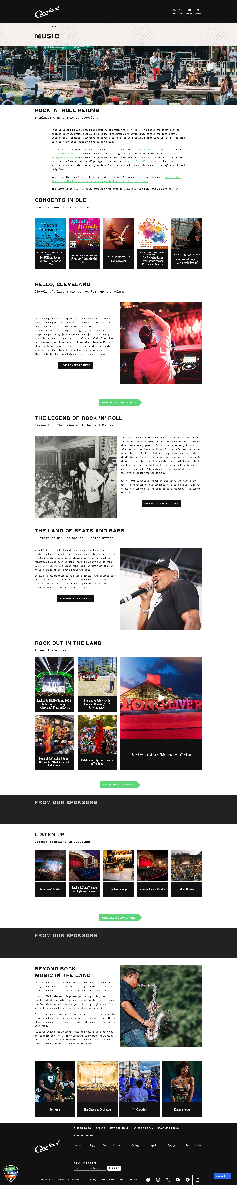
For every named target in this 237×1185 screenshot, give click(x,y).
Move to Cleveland (171, 1146)
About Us (153, 1146)
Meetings (78, 1145)
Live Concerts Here (75, 365)
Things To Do (82, 1128)
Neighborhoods (84, 1136)
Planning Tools (168, 1128)
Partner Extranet (135, 1146)
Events (100, 1128)
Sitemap (133, 1180)
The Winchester (65, 153)
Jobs (188, 1145)
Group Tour (93, 1146)
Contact (198, 1145)
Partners (117, 1145)
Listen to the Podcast (161, 503)
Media (106, 1145)
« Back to (45, 26)
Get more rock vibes (118, 784)
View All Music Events (118, 402)
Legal (121, 1180)
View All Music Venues (118, 917)
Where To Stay (143, 1128)
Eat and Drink (119, 1128)
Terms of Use (107, 1180)
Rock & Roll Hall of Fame (140, 161)
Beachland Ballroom (151, 149)
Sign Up (114, 1168)
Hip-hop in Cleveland (75, 598)
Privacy (92, 1180)
